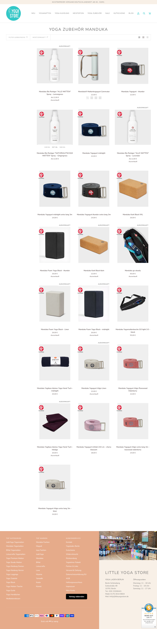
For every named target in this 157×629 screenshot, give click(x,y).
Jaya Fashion (41, 550)
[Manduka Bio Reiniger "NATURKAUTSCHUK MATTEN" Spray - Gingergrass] (55, 127)
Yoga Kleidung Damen (15, 566)
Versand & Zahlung (73, 570)
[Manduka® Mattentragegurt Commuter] (94, 65)
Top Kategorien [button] (13, 538)
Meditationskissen (13, 598)
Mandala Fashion (43, 542)
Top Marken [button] (41, 538)
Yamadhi (39, 578)
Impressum (70, 586)
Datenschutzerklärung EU (76, 574)
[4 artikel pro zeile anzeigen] (148, 37)
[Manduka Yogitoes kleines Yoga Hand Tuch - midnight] (55, 362)
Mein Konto (70, 590)
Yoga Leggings (12, 574)
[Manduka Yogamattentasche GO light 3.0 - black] (133, 303)
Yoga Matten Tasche (14, 586)
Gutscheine (70, 550)
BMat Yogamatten (13, 550)
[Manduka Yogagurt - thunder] (133, 65)
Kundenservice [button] (73, 538)
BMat (38, 562)
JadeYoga (40, 554)
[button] (45, 13)
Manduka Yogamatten (15, 546)
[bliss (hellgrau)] (94, 65)
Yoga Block (10, 582)
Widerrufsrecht (72, 554)
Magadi (39, 546)
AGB (68, 578)
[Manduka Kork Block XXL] (133, 188)
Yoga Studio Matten (14, 562)
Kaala (38, 582)
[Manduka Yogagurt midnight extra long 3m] (55, 188)
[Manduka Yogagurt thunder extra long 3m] (94, 188)
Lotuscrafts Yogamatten (15, 554)
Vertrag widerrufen (76, 596)
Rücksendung (71, 558)
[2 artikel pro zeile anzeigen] (139, 37)
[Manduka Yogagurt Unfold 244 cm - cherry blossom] (94, 421)
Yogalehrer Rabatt (73, 562)
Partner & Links (72, 566)
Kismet (38, 586)
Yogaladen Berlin (73, 546)
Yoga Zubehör (11, 578)
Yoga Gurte (10, 590)
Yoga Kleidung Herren (15, 570)
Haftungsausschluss (74, 582)
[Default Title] (133, 65)
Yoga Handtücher (13, 594)
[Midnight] (55, 362)
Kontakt (69, 542)
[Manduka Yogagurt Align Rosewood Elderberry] (133, 362)
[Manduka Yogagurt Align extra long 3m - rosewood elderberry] (133, 421)
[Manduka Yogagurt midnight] (94, 127)
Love (38, 570)
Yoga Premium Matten (15, 558)
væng (56, 621)
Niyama (39, 574)
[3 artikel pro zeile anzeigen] (143, 37)
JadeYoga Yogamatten (15, 542)
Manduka (39, 558)
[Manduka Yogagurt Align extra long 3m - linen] (55, 482)
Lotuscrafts (40, 566)
